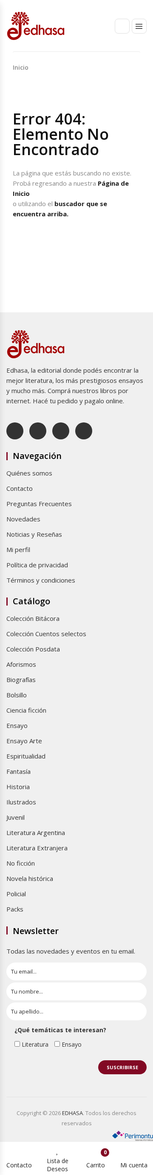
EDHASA (72, 1113)
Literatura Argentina (35, 832)
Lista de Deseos (57, 1165)
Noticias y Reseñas (34, 534)
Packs (14, 909)
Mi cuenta (133, 1165)
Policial (16, 893)
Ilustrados (21, 802)
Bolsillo (16, 695)
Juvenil (15, 817)
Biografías (21, 679)
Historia (18, 786)
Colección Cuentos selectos (46, 633)
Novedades (23, 519)
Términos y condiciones (40, 580)
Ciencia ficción (26, 710)
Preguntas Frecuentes (39, 503)
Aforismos (21, 664)
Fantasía (18, 771)
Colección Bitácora (33, 618)
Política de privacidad (37, 565)
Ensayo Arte (24, 740)
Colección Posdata (33, 649)
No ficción (20, 863)
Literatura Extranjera (37, 848)
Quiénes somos (29, 473)
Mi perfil (18, 549)
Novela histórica (29, 878)
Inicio (20, 67)
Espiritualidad (25, 756)
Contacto (19, 488)
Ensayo (17, 725)
